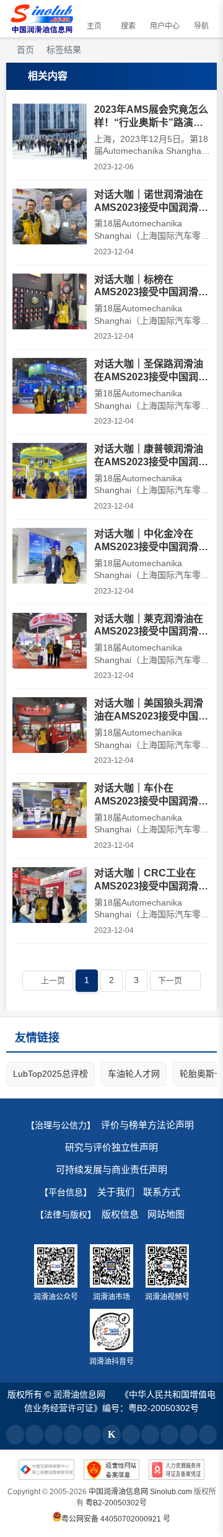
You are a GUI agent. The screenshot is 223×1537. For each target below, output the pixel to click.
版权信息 (120, 1214)
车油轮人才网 (134, 1074)
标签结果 (63, 50)
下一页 (170, 980)
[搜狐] (34, 1435)
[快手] (150, 1435)
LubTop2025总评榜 (50, 1074)
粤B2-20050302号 (116, 1503)
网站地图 (166, 1214)
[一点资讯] (73, 1435)
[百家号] (92, 1435)
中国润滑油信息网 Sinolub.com (140, 1491)
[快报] (111, 1435)
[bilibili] (208, 1435)
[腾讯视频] (189, 1435)
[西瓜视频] (169, 1435)
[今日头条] (15, 1435)
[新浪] (131, 1435)
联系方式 (161, 1192)
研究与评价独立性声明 (111, 1147)
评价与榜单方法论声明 (147, 1125)
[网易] (54, 1435)
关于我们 (115, 1192)
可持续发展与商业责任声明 (111, 1169)
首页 (24, 50)
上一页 (53, 980)
